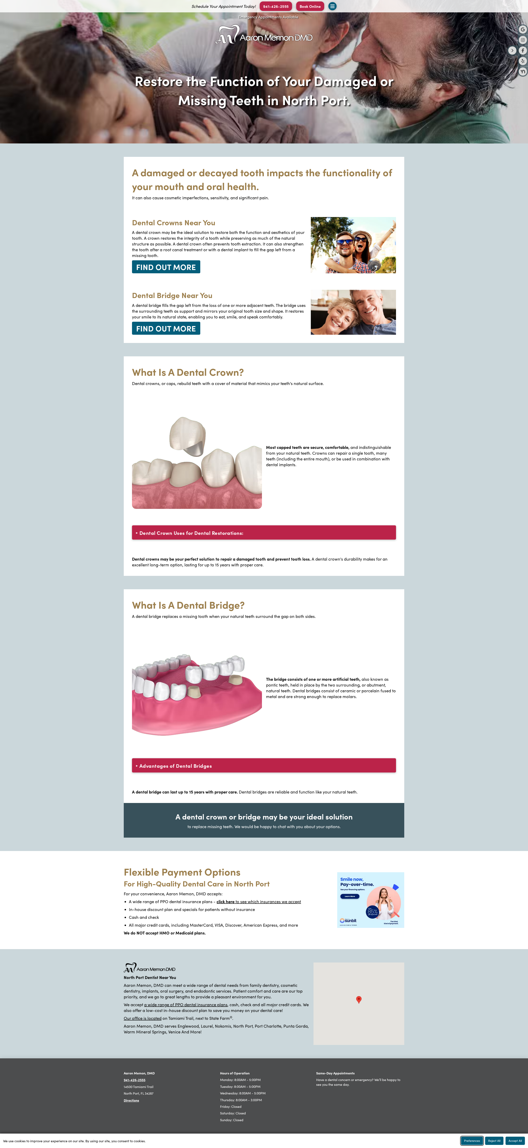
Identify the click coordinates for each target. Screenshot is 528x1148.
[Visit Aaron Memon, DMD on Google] (523, 29)
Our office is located (142, 1018)
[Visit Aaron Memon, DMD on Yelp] (523, 61)
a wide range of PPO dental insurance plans (185, 1004)
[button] (310, 6)
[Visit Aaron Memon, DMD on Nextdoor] (523, 71)
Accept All (515, 1141)
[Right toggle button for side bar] (512, 50)
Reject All (494, 1141)
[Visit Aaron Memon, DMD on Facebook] (523, 50)
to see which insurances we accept (259, 901)
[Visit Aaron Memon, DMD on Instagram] (523, 40)
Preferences (472, 1141)
